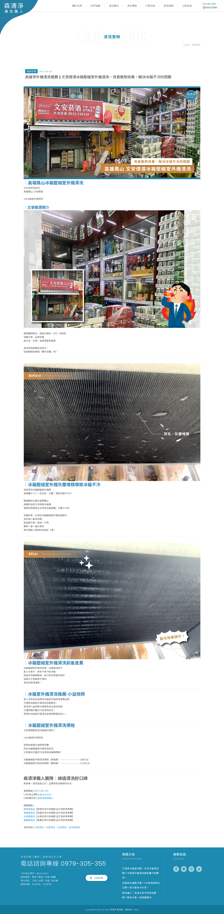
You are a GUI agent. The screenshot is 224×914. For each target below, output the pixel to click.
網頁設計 (129, 909)
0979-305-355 (83, 863)
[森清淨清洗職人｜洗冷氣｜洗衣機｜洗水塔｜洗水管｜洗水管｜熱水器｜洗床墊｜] (19, 17)
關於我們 (77, 5)
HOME (186, 44)
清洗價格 (132, 5)
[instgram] (191, 869)
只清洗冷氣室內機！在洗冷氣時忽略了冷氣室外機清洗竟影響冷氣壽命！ (140, 873)
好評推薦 (95, 5)
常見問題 (168, 5)
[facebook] (176, 869)
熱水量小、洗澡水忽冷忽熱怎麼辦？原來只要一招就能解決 (139, 895)
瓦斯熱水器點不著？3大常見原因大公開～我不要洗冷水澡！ (141, 885)
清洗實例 (114, 5)
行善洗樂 (150, 5)
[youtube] (199, 869)
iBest (136, 909)
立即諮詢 (187, 5)
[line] (184, 869)
